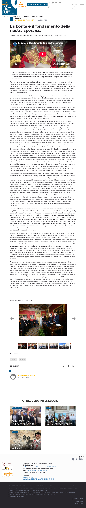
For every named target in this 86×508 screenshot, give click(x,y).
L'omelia (15, 354)
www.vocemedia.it (28, 477)
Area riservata (78, 498)
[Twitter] (76, 460)
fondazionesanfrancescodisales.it (37, 470)
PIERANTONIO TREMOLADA (26, 376)
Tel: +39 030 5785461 (47, 479)
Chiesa (5, 17)
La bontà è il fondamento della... (34, 17)
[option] (43, 320)
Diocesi (15, 17)
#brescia (22, 359)
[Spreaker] (73, 460)
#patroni (13, 359)
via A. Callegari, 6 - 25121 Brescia (33, 467)
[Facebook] (70, 460)
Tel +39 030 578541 (49, 467)
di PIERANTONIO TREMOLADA (24, 20)
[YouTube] (79, 460)
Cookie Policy (79, 501)
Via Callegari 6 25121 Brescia (32, 479)
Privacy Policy (79, 503)
